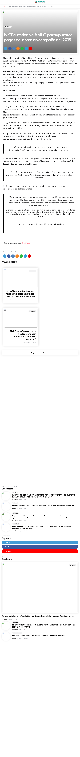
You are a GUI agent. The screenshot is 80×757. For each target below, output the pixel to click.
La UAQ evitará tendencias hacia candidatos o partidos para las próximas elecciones (20, 294)
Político (32, 271)
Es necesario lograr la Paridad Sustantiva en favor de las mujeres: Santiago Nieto (38, 616)
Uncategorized (17, 632)
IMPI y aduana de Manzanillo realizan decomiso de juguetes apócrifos (38, 635)
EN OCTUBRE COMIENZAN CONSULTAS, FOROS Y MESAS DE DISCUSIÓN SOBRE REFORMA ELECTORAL (43, 626)
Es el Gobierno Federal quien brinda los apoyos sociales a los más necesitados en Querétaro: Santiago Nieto (42, 527)
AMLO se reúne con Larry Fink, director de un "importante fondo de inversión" (23, 335)
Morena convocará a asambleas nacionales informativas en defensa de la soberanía (43, 505)
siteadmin (15, 499)
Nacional (8, 26)
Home (3, 6)
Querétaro (16, 523)
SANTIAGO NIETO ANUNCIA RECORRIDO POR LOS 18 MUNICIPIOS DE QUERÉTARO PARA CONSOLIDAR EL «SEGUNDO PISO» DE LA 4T (44, 496)
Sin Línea (26, 243)
